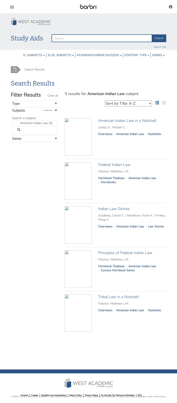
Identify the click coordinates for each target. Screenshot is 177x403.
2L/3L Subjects (59, 55)
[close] (18, 123)
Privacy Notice (91, 395)
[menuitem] (34, 55)
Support (24, 395)
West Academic (89, 383)
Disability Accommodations (53, 395)
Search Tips (160, 47)
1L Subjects (33, 55)
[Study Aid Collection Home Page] (31, 21)
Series (157, 55)
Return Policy (75, 395)
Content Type (136, 55)
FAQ (140, 395)
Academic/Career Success (98, 55)
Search (159, 38)
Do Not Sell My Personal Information (118, 395)
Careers (34, 395)
